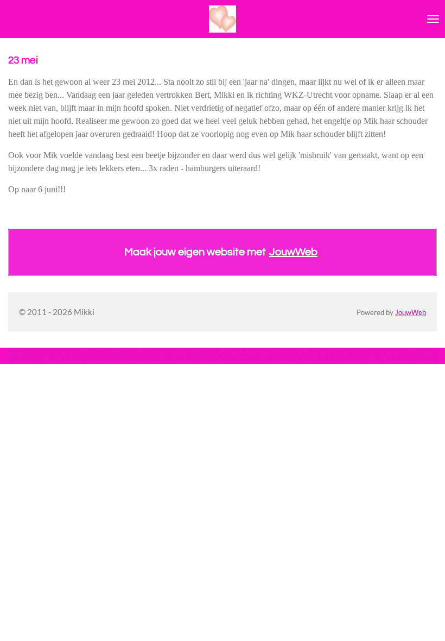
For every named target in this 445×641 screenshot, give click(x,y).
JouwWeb (293, 252)
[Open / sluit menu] (433, 19)
